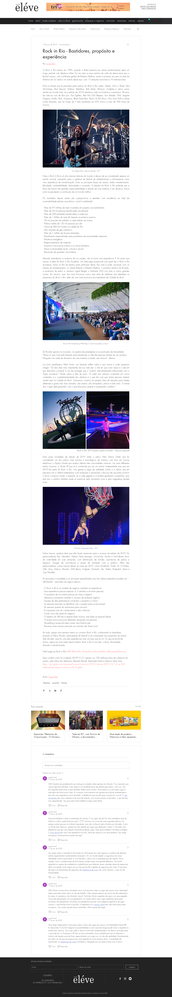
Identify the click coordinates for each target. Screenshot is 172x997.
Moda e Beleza (59, 29)
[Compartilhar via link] (61, 690)
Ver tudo (138, 706)
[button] (138, 29)
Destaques (46, 682)
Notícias (64, 682)
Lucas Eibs (55, 682)
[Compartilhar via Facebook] (44, 690)
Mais (125, 29)
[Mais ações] (127, 44)
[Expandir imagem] (64, 420)
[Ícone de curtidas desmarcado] (49, 805)
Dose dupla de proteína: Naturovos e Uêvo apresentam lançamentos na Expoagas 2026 (123, 735)
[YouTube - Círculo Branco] (130, 978)
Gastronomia (95, 29)
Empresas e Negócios (111, 29)
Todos (33, 29)
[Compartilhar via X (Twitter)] (49, 690)
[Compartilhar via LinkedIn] (55, 690)
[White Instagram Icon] (125, 978)
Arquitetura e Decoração (77, 29)
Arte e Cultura (44, 29)
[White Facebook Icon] (120, 978)
